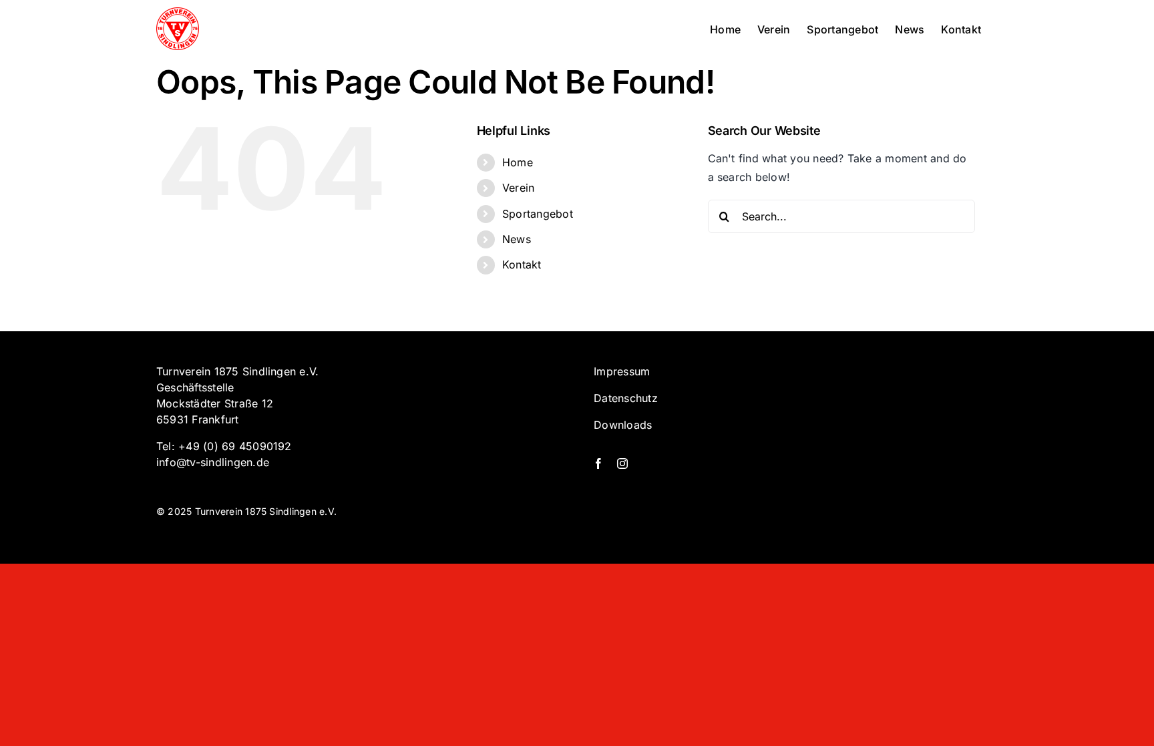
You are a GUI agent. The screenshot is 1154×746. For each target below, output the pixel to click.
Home (517, 162)
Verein (518, 187)
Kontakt (522, 264)
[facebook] (598, 463)
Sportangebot (537, 213)
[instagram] (622, 463)
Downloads (623, 424)
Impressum (622, 371)
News (516, 239)
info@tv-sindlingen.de (212, 462)
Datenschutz (626, 398)
